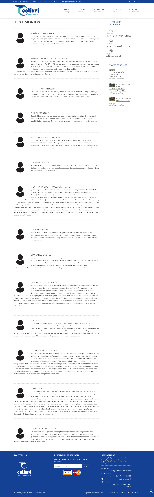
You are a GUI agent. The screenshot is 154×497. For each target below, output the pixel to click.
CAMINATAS (111, 493)
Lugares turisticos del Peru (94, 493)
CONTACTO (134, 493)
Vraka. (24, 493)
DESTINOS (123, 493)
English (133, 2)
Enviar (86, 466)
